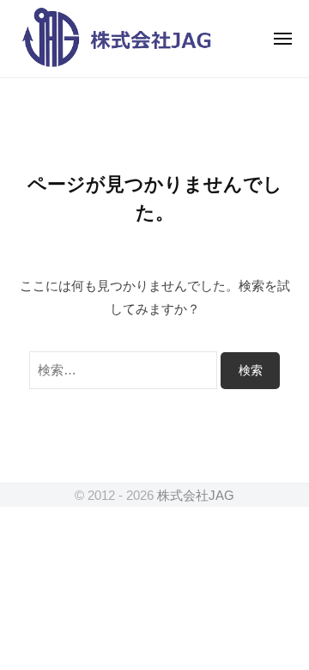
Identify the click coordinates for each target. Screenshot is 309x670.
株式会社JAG (195, 495)
